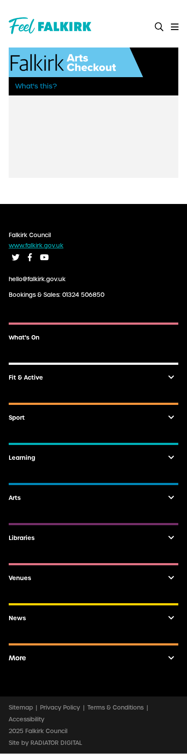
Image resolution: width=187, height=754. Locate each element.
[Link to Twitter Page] (16, 257)
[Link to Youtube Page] (44, 257)
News (17, 618)
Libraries (22, 538)
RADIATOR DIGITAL (56, 743)
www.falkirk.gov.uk (36, 245)
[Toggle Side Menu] (174, 27)
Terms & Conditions (115, 707)
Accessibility (26, 719)
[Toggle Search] (159, 27)
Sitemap (21, 707)
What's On (24, 337)
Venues (20, 578)
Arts (15, 498)
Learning (22, 458)
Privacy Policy (60, 707)
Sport (17, 417)
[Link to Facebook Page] (30, 257)
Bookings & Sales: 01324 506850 (56, 295)
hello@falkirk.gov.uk (37, 279)
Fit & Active (26, 377)
